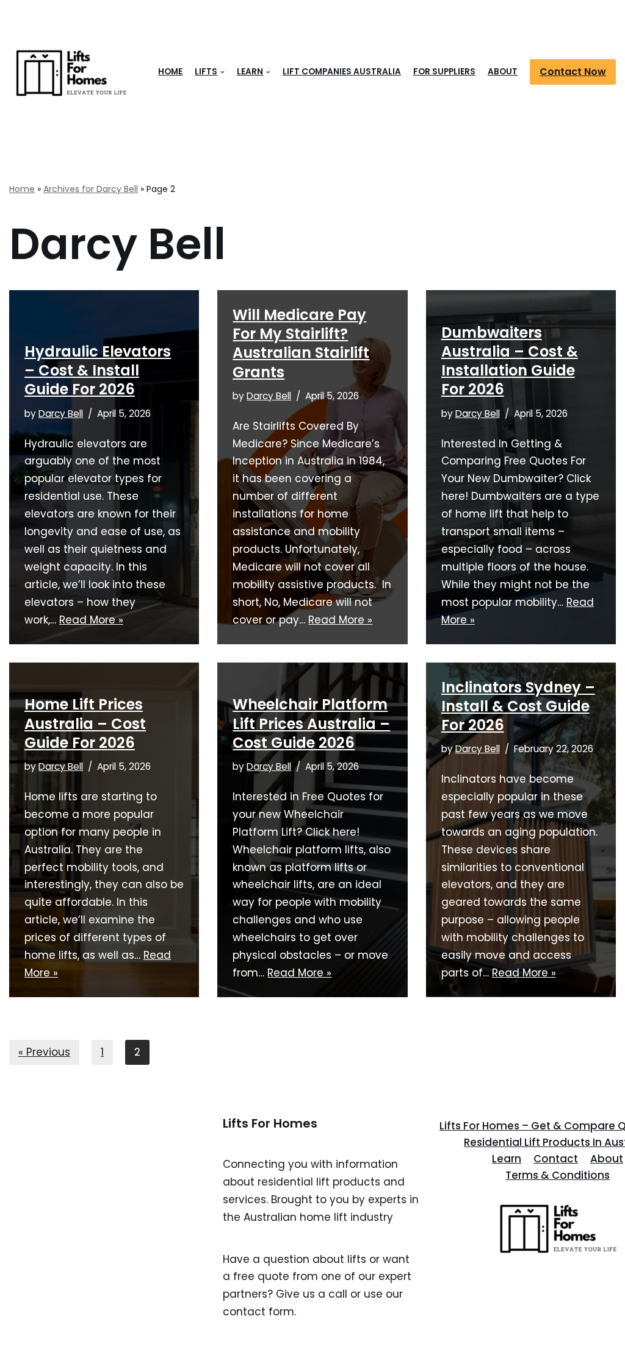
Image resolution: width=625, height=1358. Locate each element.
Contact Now (573, 72)
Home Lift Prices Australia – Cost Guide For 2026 (85, 723)
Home (170, 71)
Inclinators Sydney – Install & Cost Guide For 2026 (518, 706)
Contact (555, 1158)
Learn (506, 1158)
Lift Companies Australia (342, 71)
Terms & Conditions (557, 1175)
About (503, 71)
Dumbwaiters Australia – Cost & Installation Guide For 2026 (509, 361)
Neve (22, 1341)
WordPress (137, 1341)
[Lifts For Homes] (70, 72)
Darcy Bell (60, 413)
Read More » (91, 620)
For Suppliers (444, 71)
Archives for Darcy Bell (90, 189)
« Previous (44, 1052)
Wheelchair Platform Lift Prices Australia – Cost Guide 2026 (311, 723)
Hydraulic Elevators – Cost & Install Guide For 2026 (97, 370)
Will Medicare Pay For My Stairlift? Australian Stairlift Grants (301, 343)
